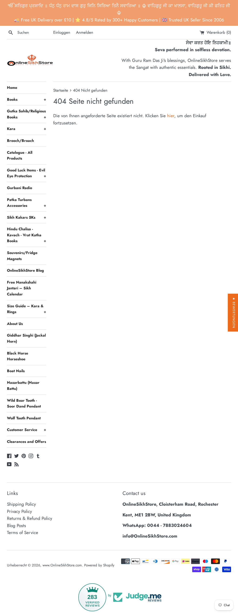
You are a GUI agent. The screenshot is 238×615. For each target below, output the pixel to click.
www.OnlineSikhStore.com (62, 565)
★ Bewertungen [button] (233, 312)
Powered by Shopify (99, 565)
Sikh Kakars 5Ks (26, 217)
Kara (26, 128)
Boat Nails (16, 371)
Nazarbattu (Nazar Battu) (23, 385)
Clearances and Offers (26, 441)
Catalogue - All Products (19, 155)
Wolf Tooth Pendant (24, 418)
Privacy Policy (19, 511)
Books (26, 99)
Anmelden (84, 32)
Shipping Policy (21, 504)
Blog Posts (16, 525)
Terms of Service (22, 532)
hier (170, 116)
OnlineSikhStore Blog (25, 270)
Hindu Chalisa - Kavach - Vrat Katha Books (26, 235)
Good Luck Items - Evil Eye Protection (26, 173)
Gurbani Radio (19, 188)
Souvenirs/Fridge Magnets (22, 255)
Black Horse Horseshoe (17, 356)
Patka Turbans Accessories (26, 202)
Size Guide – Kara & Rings (26, 309)
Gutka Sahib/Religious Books (26, 114)
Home (12, 87)
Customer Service (26, 429)
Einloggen (61, 32)
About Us (15, 323)
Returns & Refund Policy (29, 518)
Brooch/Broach (20, 140)
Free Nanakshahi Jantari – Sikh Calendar (21, 288)
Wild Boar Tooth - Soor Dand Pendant (24, 403)
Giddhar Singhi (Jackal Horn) (26, 338)
